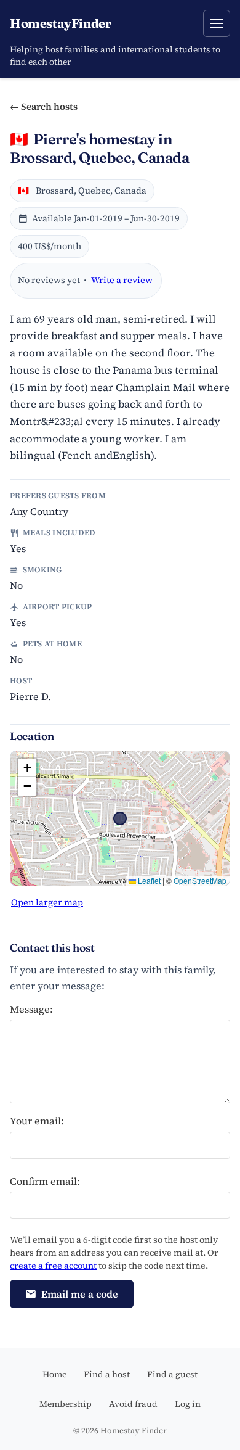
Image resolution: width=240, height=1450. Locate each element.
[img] (120, 818)
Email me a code (79, 1294)
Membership (65, 1404)
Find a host (107, 1374)
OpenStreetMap (200, 880)
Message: (31, 1009)
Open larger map (47, 902)
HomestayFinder (60, 23)
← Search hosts (44, 106)
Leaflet (148, 880)
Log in (188, 1404)
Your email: (37, 1120)
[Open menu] (216, 23)
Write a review (122, 280)
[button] (27, 768)
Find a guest (172, 1374)
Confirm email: (45, 1181)
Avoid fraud (133, 1404)
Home (54, 1374)
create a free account (53, 1265)
